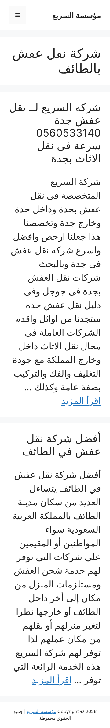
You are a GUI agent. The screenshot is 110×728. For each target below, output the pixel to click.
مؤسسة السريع (76, 15)
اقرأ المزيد (81, 400)
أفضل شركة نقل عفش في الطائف (61, 445)
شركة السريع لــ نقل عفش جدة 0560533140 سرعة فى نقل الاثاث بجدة (55, 133)
